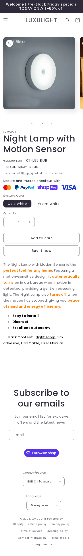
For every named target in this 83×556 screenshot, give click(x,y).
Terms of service (30, 531)
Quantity (9, 213)
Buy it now (41, 250)
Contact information (32, 538)
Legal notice (43, 544)
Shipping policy (57, 531)
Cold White (17, 203)
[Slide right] (51, 123)
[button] (5, 20)
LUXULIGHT (39, 518)
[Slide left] (32, 123)
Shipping (27, 173)
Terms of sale (59, 538)
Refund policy (37, 524)
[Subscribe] (69, 435)
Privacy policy (60, 524)
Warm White (49, 203)
